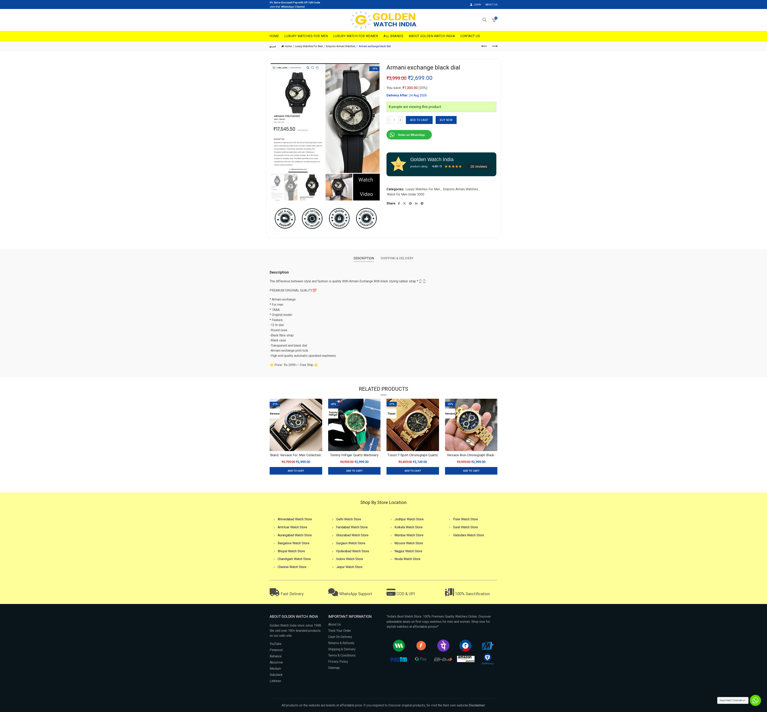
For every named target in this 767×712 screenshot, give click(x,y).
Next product (494, 46)
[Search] (484, 20)
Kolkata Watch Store (408, 527)
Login (477, 4)
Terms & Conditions (342, 655)
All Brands (393, 36)
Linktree (275, 681)
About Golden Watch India (432, 36)
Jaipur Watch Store (349, 567)
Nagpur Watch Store (408, 551)
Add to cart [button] (296, 470)
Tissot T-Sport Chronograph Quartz (412, 455)
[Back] (273, 46)
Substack (276, 675)
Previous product (484, 46)
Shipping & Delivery (342, 649)
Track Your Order (339, 631)
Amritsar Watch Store (292, 527)
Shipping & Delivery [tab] (397, 258)
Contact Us (470, 36)
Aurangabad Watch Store (295, 535)
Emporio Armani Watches (340, 46)
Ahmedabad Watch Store (295, 519)
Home (274, 36)
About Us (491, 4)
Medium (275, 668)
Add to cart (419, 120)
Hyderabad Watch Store (352, 551)
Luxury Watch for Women (355, 36)
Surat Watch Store (465, 527)
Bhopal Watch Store (291, 551)
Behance (276, 656)
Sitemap (334, 668)
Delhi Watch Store (348, 519)
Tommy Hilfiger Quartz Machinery (354, 455)
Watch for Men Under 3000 (405, 194)
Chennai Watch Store (292, 567)
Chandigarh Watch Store (294, 559)
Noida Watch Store (407, 559)
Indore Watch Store (349, 559)
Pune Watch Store (465, 519)
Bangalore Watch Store (293, 543)
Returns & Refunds (341, 643)
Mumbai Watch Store (408, 535)
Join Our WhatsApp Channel (287, 6)
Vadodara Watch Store (468, 535)
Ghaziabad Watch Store (352, 535)
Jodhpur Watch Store (409, 519)
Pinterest (276, 650)
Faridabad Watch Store (352, 527)
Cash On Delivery (340, 637)
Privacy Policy (338, 661)
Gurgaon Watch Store (350, 543)
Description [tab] (364, 258)
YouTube (275, 644)
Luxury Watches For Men (306, 36)
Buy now (446, 120)
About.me (276, 662)
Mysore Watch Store (408, 543)
